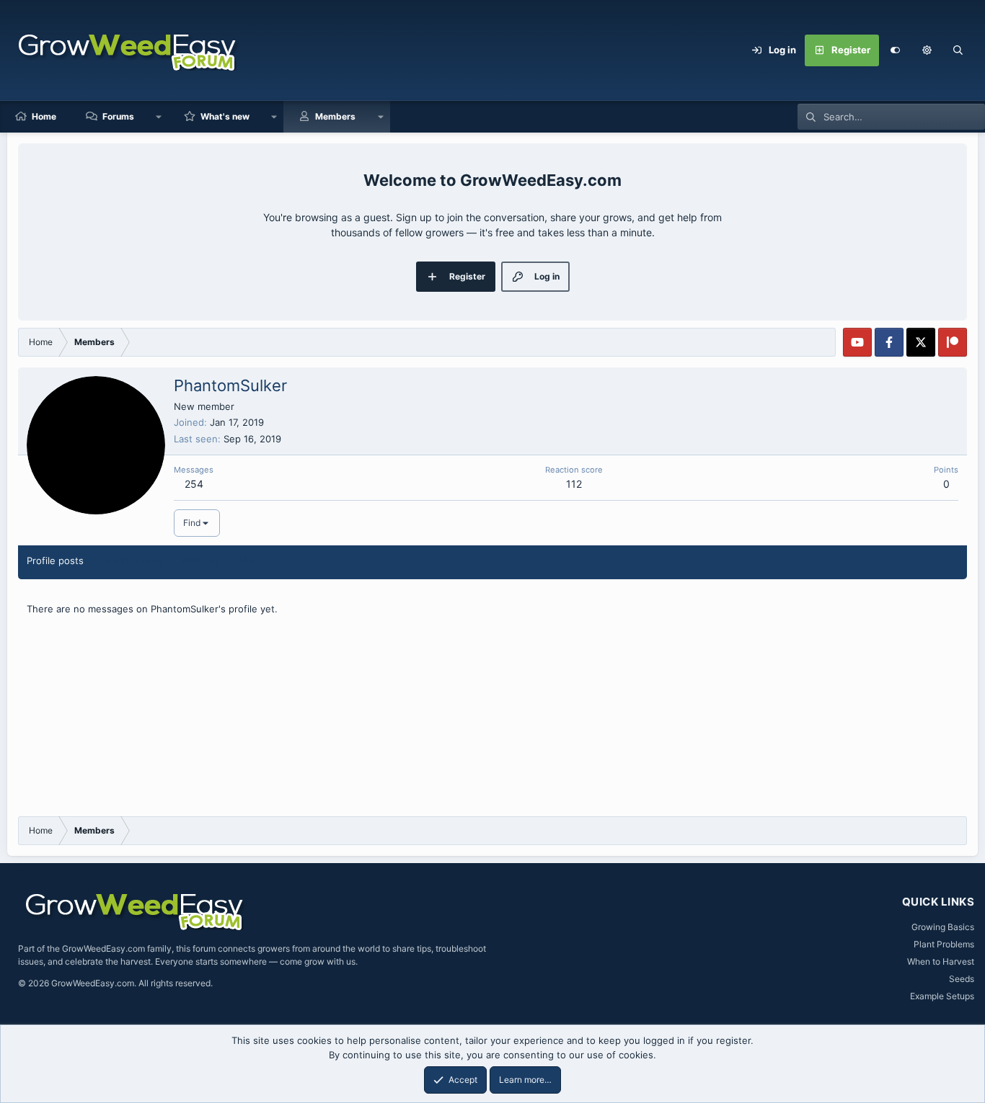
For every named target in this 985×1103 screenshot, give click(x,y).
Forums (118, 116)
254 (194, 484)
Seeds (961, 978)
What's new (224, 116)
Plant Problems (944, 944)
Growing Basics (942, 926)
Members (335, 116)
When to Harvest (940, 961)
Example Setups (942, 996)
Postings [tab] (200, 560)
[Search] (958, 50)
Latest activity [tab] (132, 560)
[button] (926, 50)
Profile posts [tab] (55, 560)
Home (44, 116)
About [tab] (251, 560)
